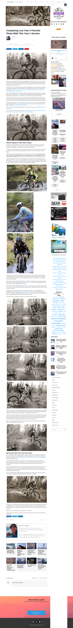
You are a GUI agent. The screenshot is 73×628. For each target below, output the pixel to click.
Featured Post (55, 400)
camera (64, 304)
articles (60, 302)
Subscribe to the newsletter (36, 613)
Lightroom (55, 316)
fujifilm (61, 311)
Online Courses (55, 425)
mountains (60, 316)
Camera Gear (55, 382)
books (60, 304)
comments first (43, 578)
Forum (53, 402)
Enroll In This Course (63, 139)
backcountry (53, 304)
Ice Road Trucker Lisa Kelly (59, 261)
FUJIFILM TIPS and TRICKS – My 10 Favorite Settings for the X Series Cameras (59, 284)
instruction (55, 314)
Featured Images (55, 397)
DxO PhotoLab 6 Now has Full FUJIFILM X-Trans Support (61, 353)
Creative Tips (61, 307)
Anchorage (55, 302)
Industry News (55, 410)
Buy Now (62, 158)
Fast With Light (55, 395)
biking (57, 304)
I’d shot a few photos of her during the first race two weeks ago (28, 457)
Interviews (54, 415)
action (54, 297)
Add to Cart (55, 185)
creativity (53, 309)
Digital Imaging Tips (56, 387)
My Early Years (55, 422)
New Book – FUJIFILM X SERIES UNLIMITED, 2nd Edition (61, 347)
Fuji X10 (60, 313)
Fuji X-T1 (56, 313)
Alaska (62, 300)
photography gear (60, 325)
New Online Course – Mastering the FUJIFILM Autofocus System (11, 568)
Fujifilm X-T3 (18, 102)
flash (57, 311)
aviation (63, 302)
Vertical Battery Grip (27, 291)
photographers (58, 321)
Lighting (53, 417)
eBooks (54, 311)
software (54, 332)
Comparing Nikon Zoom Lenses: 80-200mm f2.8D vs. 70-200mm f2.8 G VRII (59, 270)
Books (53, 380)
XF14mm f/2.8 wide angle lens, (31, 102)
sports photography (59, 332)
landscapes (61, 314)
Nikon (64, 316)
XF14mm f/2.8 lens (27, 282)
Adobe (57, 297)
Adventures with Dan (56, 377)
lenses (52, 316)
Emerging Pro (55, 392)
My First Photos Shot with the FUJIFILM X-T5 (20, 566)
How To (53, 407)
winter (64, 333)
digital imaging (60, 309)
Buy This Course (62, 181)
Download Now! (55, 163)
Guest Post (54, 405)
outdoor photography (58, 319)
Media (53, 420)
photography (56, 323)
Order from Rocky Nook (55, 140)
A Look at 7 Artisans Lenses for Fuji (59, 266)
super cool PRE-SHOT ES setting (20, 105)
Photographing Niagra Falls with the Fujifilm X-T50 (10, 551)
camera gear (56, 306)
